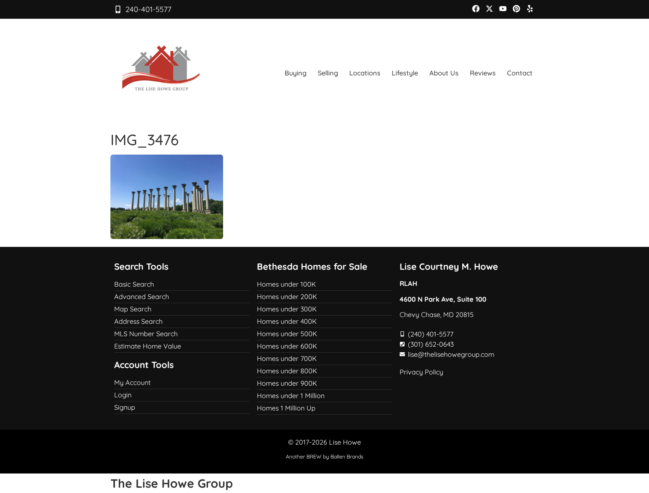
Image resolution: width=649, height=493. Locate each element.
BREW (313, 456)
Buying (295, 73)
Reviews (483, 73)
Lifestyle (405, 73)
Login (122, 395)
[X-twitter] (489, 9)
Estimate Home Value (147, 346)
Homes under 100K (286, 284)
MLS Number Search (146, 333)
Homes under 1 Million (290, 395)
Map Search (132, 309)
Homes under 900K (287, 383)
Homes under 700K (287, 358)
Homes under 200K (287, 296)
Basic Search (134, 284)
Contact (520, 73)
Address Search (138, 321)
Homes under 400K (287, 321)
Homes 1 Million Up (286, 408)
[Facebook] (476, 9)
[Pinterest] (516, 9)
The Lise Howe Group (171, 483)
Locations (364, 73)
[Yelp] (530, 9)
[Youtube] (503, 9)
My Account (132, 382)
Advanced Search (141, 296)
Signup (124, 407)
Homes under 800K (287, 371)
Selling (328, 73)
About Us (444, 73)
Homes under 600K (287, 346)
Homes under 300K (287, 309)
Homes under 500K (287, 333)
